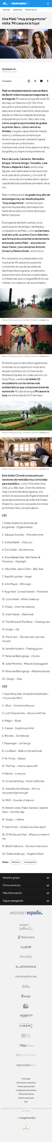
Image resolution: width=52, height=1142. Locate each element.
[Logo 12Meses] (26, 1035)
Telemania (16, 862)
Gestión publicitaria (26, 1098)
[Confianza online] (26, 1131)
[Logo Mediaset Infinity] (26, 927)
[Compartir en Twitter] (35, 81)
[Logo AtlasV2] (26, 1045)
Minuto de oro (31, 10)
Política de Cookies (26, 1094)
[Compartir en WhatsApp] (28, 81)
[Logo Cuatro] (26, 946)
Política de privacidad (26, 1086)
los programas (30, 862)
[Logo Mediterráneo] (26, 1065)
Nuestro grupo (11, 877)
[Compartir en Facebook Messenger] (41, 81)
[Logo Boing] (26, 986)
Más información (12, 892)
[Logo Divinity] (26, 956)
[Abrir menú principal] (47, 3)
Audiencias (17, 10)
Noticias (6, 10)
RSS (26, 1102)
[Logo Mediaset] (26, 914)
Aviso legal (26, 1079)
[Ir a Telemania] (20, 3)
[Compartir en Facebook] (47, 81)
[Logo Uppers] (26, 1015)
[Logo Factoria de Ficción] (26, 976)
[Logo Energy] (26, 996)
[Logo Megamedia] (27, 1118)
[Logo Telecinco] (26, 937)
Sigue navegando (13, 900)
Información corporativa (26, 1083)
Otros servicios (12, 885)
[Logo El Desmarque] (26, 967)
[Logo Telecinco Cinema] (26, 1025)
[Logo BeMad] (26, 1006)
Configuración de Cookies (26, 1090)
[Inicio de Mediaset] (5, 3)
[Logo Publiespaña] (26, 1055)
